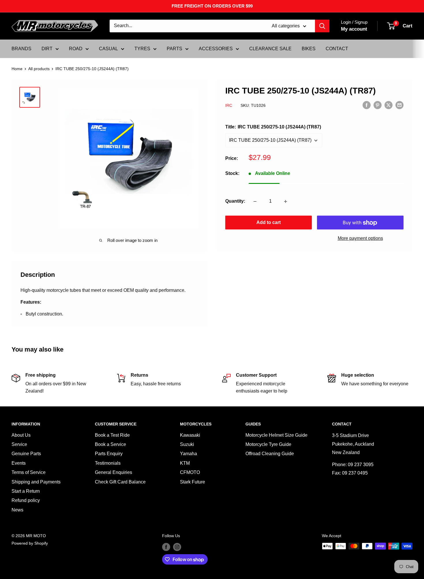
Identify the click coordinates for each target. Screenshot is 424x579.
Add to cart (268, 222)
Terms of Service (29, 472)
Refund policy (26, 500)
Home (17, 68)
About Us (21, 435)
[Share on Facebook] (367, 105)
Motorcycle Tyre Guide (268, 444)
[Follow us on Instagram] (177, 547)
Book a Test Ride (112, 435)
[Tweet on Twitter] (388, 105)
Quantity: (235, 201)
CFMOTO (190, 472)
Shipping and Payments (36, 481)
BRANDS (21, 48)
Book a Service (110, 444)
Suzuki (187, 444)
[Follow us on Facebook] (166, 547)
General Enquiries (113, 472)
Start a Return (26, 491)
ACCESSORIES (216, 48)
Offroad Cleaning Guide (269, 453)
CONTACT (337, 48)
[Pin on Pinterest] (378, 105)
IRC (228, 105)
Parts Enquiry (109, 453)
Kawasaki (190, 435)
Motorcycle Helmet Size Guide (276, 435)
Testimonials (108, 463)
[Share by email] (399, 105)
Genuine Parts (26, 453)
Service (19, 444)
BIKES (309, 48)
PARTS (174, 48)
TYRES (142, 48)
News (17, 509)
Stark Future (192, 481)
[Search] (322, 26)
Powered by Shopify (30, 543)
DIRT (47, 48)
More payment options (360, 238)
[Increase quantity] (285, 201)
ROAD (75, 48)
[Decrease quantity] (255, 201)
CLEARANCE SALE (270, 48)
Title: (273, 127)
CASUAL (108, 48)
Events (19, 463)
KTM (185, 463)
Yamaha (188, 453)
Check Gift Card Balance (120, 481)
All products (39, 68)
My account (354, 29)
